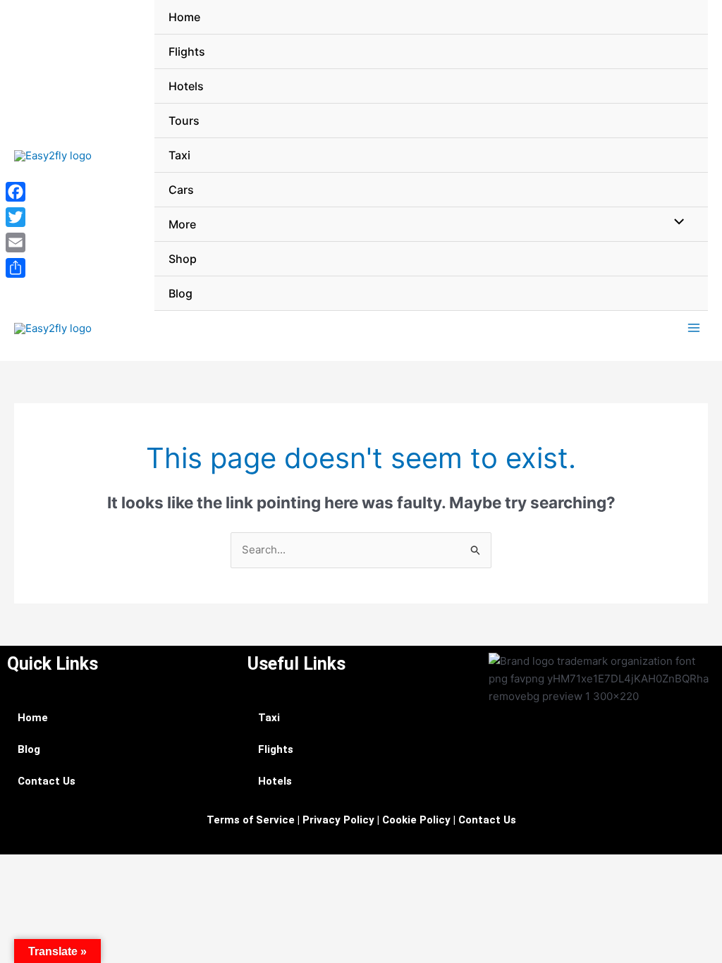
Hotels (186, 86)
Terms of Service (251, 820)
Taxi (179, 155)
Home (184, 17)
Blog (180, 293)
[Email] (15, 242)
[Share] (15, 268)
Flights (187, 51)
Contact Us (46, 781)
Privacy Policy (338, 820)
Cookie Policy (416, 820)
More (182, 224)
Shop (183, 259)
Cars (181, 190)
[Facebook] (15, 191)
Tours (184, 121)
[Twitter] (15, 217)
